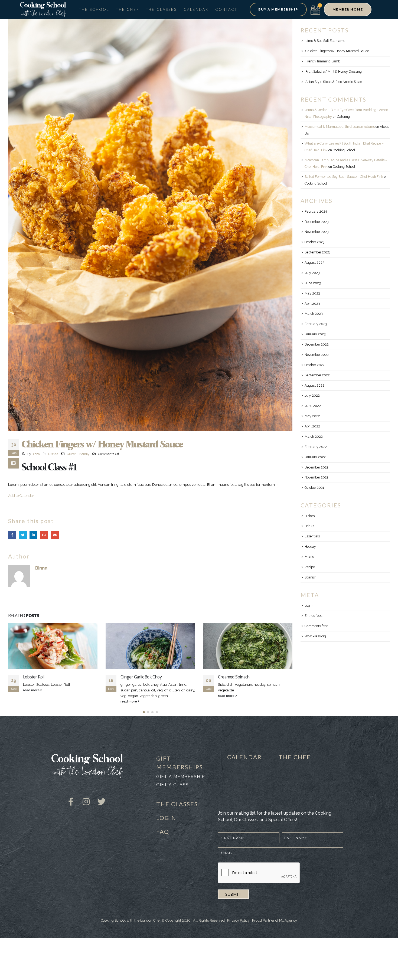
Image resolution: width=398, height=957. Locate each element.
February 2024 (316, 211)
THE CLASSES (177, 804)
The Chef (127, 9)
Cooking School (344, 150)
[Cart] (315, 9)
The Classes (161, 9)
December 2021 (316, 467)
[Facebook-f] (70, 797)
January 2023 (315, 334)
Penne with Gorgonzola (239, 677)
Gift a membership (180, 776)
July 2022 (312, 395)
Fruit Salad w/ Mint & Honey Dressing (333, 71)
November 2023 (316, 232)
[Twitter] (101, 797)
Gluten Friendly (78, 454)
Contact (226, 9)
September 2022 (317, 375)
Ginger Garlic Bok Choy (43, 677)
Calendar (196, 9)
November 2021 (316, 477)
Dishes (53, 454)
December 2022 (317, 344)
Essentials (312, 536)
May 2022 (312, 416)
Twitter (23, 535)
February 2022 (316, 447)
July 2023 (312, 273)
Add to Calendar (21, 496)
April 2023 (312, 304)
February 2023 (316, 324)
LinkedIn (33, 535)
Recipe (310, 567)
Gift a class (172, 784)
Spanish (311, 577)
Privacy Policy (238, 920)
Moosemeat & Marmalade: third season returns (340, 127)
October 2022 (315, 365)
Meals (309, 557)
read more (31, 701)
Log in (309, 605)
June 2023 (313, 283)
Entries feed (313, 616)
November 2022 (317, 355)
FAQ (162, 831)
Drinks (309, 526)
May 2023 (312, 293)
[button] (278, 9)
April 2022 (312, 426)
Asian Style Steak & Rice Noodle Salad (333, 82)
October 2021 (314, 488)
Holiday (310, 546)
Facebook (12, 535)
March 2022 (314, 437)
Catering (343, 117)
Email (55, 535)
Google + (44, 535)
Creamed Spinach (136, 677)
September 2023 (317, 252)
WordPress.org (315, 636)
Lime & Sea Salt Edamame (325, 41)
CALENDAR (244, 757)
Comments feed (316, 626)
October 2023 (314, 242)
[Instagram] (86, 797)
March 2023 (313, 314)
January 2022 (315, 457)
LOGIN (166, 817)
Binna (36, 454)
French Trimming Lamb (322, 61)
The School (94, 9)
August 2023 (314, 263)
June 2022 (313, 406)
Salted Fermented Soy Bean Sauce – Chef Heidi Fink (344, 177)
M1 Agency (288, 920)
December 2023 (316, 222)
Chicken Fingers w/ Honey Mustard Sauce (337, 51)
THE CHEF (295, 757)
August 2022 (314, 385)
